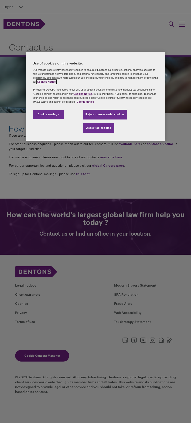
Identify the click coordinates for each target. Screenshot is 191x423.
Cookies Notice (46, 82)
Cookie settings (48, 114)
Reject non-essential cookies (105, 114)
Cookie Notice (85, 101)
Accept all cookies (98, 127)
